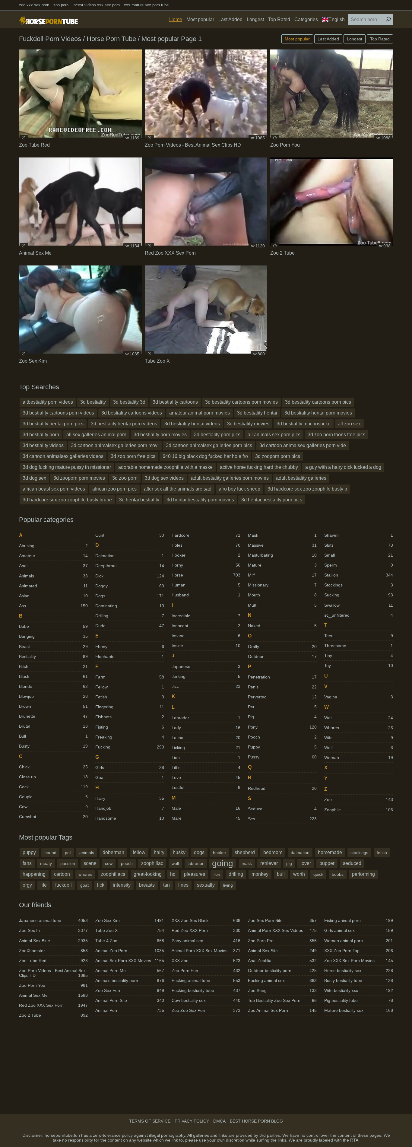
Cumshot (53, 816)
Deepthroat (129, 565)
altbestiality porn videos (48, 402)
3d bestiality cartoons (175, 402)
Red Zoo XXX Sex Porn (53, 1005)
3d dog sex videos (164, 478)
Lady (206, 727)
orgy (27, 885)
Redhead (282, 788)
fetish (382, 852)
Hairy (129, 798)
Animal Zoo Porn (129, 950)
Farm (129, 677)
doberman (113, 852)
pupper (326, 863)
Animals (53, 576)
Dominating (129, 605)
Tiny (358, 655)
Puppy (282, 747)
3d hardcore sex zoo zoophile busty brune (67, 499)
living (228, 885)
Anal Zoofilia (282, 960)
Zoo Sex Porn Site (282, 920)
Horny (206, 565)
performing (363, 874)
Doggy (129, 585)
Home (175, 19)
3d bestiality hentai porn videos (124, 423)
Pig (282, 716)
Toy (358, 665)
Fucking (129, 747)
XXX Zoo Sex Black (206, 920)
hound (50, 852)
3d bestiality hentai (257, 412)
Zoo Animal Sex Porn (282, 1010)
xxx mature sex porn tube (146, 5)
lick (100, 885)
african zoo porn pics (114, 488)
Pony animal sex (206, 940)
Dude (129, 625)
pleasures (194, 874)
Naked (282, 625)
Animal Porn (129, 1010)
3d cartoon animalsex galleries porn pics (209, 445)
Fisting (129, 727)
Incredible (206, 615)
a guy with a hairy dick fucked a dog (343, 467)
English (336, 19)
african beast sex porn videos (54, 488)
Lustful (206, 787)
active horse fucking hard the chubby (259, 467)
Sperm (358, 565)
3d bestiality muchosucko (304, 423)
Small (358, 555)
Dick (129, 576)
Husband (206, 595)
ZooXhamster (53, 950)
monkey (260, 874)
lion (217, 874)
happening (34, 874)
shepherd (245, 852)
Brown (53, 706)
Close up (53, 776)
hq (173, 874)
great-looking (148, 874)
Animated (53, 585)
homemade (330, 852)
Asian (53, 595)
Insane (206, 635)
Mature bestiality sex (358, 1010)
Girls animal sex (358, 930)
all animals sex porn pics (274, 434)
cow (109, 863)
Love (206, 777)
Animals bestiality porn (129, 980)
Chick (53, 766)
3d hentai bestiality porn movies (200, 499)
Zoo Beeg (282, 990)
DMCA (219, 1121)
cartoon (62, 874)
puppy (29, 852)
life (43, 885)
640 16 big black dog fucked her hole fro (205, 456)
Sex (282, 818)
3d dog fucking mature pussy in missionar (67, 467)
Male (206, 808)
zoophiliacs (113, 874)
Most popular (200, 19)
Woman (358, 757)
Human (206, 585)
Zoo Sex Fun (129, 990)
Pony (282, 727)
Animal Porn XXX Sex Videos (282, 930)
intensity (122, 885)
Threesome (358, 645)
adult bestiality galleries (301, 478)
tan (166, 885)
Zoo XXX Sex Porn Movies (358, 960)
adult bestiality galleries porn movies (230, 478)
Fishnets (129, 716)
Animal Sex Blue (53, 940)
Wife (358, 737)
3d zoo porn (125, 478)
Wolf (358, 747)
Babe (53, 626)
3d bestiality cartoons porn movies (241, 402)
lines (183, 885)
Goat (129, 777)
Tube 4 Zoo (129, 940)
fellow (139, 852)
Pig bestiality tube (358, 1000)
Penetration (282, 677)
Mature (282, 565)
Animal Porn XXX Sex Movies (206, 950)
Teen (358, 635)
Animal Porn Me (129, 970)
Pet (282, 706)
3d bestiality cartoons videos (131, 412)
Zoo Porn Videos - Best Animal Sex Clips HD (53, 973)
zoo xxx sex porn (34, 5)
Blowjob (53, 696)
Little (206, 767)
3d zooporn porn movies (79, 478)
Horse (206, 575)
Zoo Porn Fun (206, 970)
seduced (352, 863)
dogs (199, 852)
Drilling (129, 615)
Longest (255, 19)
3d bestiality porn (41, 434)
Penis (282, 687)
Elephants (129, 656)
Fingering (129, 706)
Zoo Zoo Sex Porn (206, 1010)
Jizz (206, 686)
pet (68, 852)
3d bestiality (93, 402)
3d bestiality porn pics (217, 434)
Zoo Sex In (53, 930)
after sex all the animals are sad (177, 488)
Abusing (53, 545)
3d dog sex (34, 478)
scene (90, 863)
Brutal (53, 726)
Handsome (129, 818)
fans (27, 863)
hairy (159, 852)
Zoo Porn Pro (282, 940)
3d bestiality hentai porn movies (318, 412)
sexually (206, 885)
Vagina (358, 696)
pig (289, 863)
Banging (53, 636)
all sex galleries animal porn (96, 434)
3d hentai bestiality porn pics (271, 499)
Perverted (282, 696)
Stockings (358, 585)
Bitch (53, 666)
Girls (129, 767)
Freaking (129, 737)
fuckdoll (63, 885)
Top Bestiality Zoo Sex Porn (282, 1000)
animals (86, 852)
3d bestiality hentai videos (192, 423)
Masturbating (282, 555)
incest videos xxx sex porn (96, 5)
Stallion (358, 575)
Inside (206, 645)
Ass (53, 605)
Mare (206, 818)
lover (305, 863)
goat (84, 885)
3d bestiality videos (43, 445)
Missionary (282, 585)
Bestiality (53, 656)
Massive (282, 545)
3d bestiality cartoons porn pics (318, 402)
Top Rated (279, 19)
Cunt (129, 535)
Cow (53, 806)
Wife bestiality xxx (358, 990)
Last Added (230, 19)
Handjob (129, 808)
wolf (175, 863)
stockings (359, 852)
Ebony (129, 646)
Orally (282, 646)
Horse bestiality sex (358, 970)
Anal (53, 565)
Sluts (358, 545)
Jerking (206, 676)
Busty (53, 746)
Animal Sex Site (282, 950)
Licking (206, 747)
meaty (46, 863)
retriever (269, 863)
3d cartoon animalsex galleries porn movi (115, 445)
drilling (236, 874)
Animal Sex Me (53, 995)
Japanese (206, 666)
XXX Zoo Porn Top (358, 950)
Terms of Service (149, 1121)
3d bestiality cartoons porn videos (58, 412)
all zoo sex (349, 423)
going (222, 863)
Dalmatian (129, 555)
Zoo (358, 799)
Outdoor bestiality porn (282, 970)
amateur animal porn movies (199, 412)
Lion (206, 757)
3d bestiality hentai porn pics (53, 423)
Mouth (282, 595)
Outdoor (282, 656)
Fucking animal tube (206, 980)
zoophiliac (152, 863)
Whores (358, 727)
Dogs (129, 595)
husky (179, 852)
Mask (282, 535)
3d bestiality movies (248, 423)
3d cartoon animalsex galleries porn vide (302, 445)
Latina (206, 737)
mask (247, 863)
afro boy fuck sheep (239, 488)
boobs (338, 874)
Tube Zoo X (129, 930)
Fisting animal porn (358, 920)
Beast (53, 646)
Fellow (129, 687)
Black (53, 676)
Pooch (282, 737)
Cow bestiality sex (206, 1000)
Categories (306, 19)
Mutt (282, 605)
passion (67, 863)
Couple (53, 796)
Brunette (53, 716)
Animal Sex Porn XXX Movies (129, 960)
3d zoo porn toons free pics (336, 434)
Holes (206, 545)
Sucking (358, 595)
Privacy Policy (192, 1121)
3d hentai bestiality (139, 499)
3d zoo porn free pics (133, 456)
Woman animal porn (358, 940)
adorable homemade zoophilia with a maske (165, 467)
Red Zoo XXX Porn (206, 930)
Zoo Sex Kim (129, 920)
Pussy (282, 757)
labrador (196, 863)
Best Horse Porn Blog (256, 1121)
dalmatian (300, 852)
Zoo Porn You (53, 985)
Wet (358, 717)
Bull (53, 736)
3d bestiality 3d (129, 402)
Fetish (129, 696)
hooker (219, 852)
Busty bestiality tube (358, 980)
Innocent (206, 625)
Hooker (206, 555)
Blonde (53, 686)
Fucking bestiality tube (206, 990)
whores (85, 874)
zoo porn (60, 5)
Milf (282, 575)
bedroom (272, 852)
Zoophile (358, 809)
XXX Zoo (206, 960)
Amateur (53, 555)
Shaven (358, 535)
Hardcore (206, 535)
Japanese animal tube (53, 920)
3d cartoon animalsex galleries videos (63, 456)
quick (318, 874)
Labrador (206, 717)
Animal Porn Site (129, 1000)
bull (281, 874)
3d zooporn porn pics (277, 456)
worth (299, 874)
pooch (127, 863)
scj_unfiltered (358, 615)
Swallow (358, 605)
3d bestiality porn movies (160, 434)
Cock (53, 786)
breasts (147, 885)
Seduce (282, 808)
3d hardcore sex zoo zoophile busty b (307, 488)
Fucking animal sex (282, 980)
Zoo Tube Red (53, 960)
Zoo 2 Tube (53, 1015)
